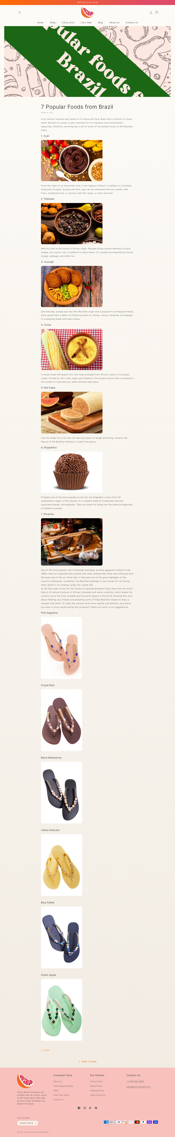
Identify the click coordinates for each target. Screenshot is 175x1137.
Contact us (58, 1099)
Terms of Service (97, 1095)
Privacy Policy (96, 1081)
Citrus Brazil (29, 1132)
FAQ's (56, 1090)
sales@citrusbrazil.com (139, 1086)
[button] (20, 12)
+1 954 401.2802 (135, 1081)
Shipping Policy (97, 1090)
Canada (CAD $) (26, 1123)
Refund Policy (96, 1086)
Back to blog (89, 1061)
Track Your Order (61, 1095)
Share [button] (46, 1050)
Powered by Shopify (41, 1132)
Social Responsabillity (63, 1086)
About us (58, 1081)
